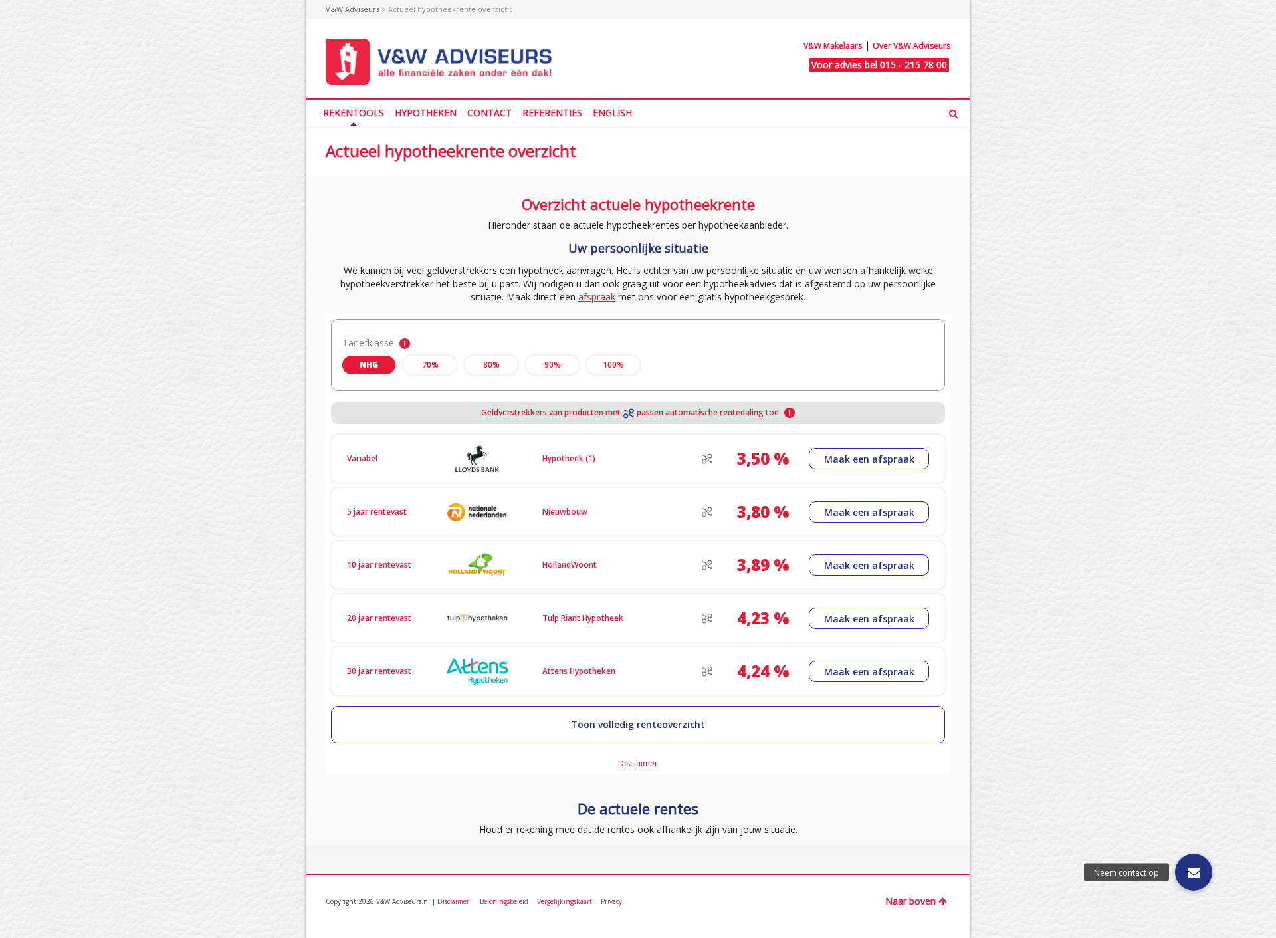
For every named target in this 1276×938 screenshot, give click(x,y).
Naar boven (910, 901)
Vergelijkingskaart (565, 901)
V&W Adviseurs (352, 9)
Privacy (611, 901)
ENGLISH (612, 112)
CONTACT (489, 112)
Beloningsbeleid (505, 901)
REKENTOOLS (353, 112)
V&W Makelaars (832, 45)
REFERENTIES (552, 112)
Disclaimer (454, 901)
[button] (1193, 872)
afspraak (596, 297)
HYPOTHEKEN (426, 112)
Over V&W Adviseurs (911, 45)
